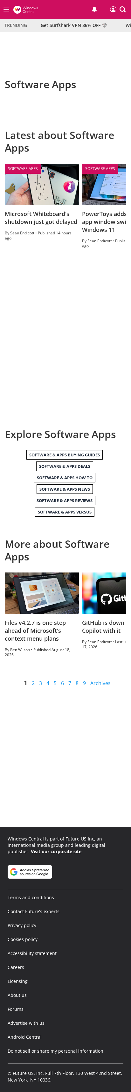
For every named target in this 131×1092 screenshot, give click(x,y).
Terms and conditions (31, 897)
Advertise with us (26, 1023)
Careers (16, 967)
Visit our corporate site (56, 851)
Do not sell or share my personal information (55, 1051)
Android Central (25, 1037)
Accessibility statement (32, 953)
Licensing (18, 981)
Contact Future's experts (33, 911)
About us (17, 995)
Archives (100, 683)
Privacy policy (22, 925)
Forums (16, 1009)
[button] (123, 9)
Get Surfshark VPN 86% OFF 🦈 (74, 25)
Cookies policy (23, 939)
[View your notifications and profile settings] (94, 9)
